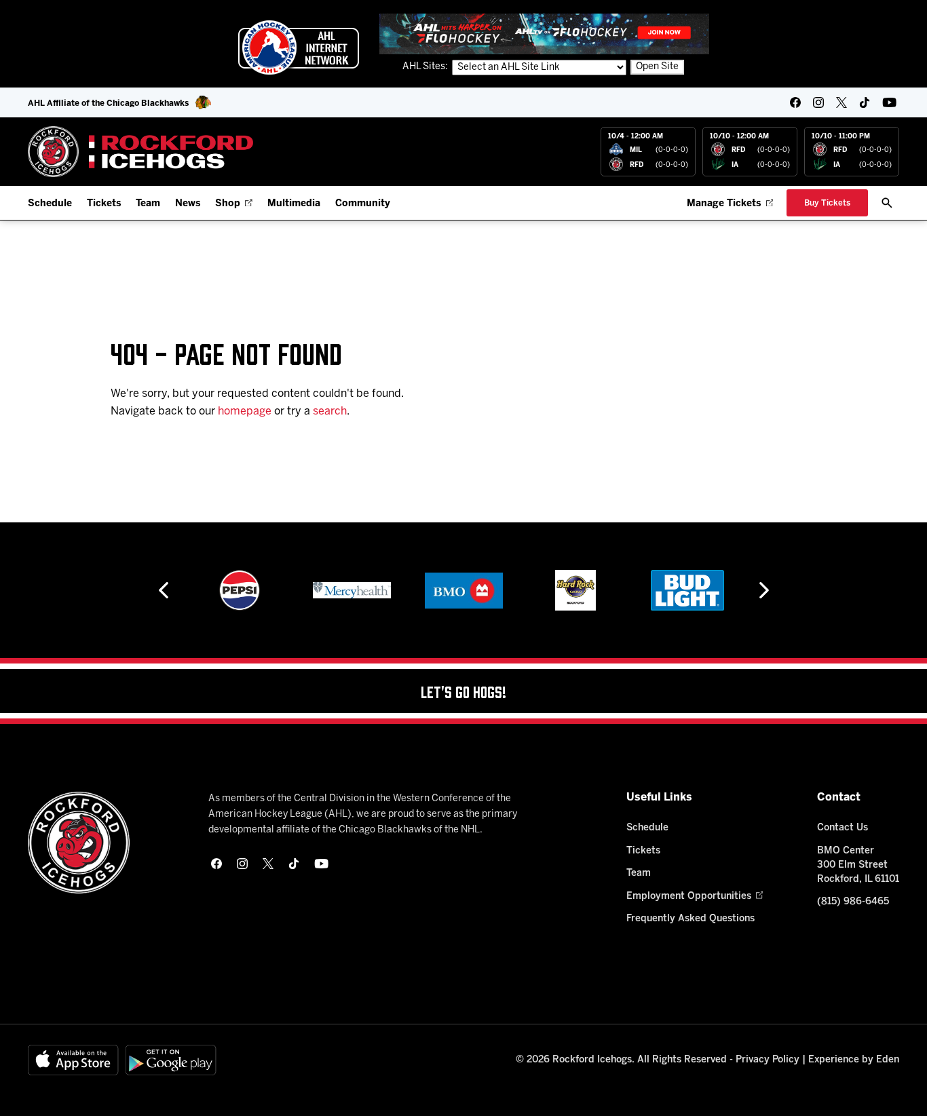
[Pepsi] (239, 590)
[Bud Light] (687, 590)
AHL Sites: (426, 66)
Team (148, 203)
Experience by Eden (853, 1060)
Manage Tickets (724, 203)
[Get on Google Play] (171, 1060)
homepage (244, 411)
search (330, 411)
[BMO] (464, 590)
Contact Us (842, 828)
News (187, 203)
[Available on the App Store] (73, 1060)
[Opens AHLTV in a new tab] (544, 33)
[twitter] (841, 102)
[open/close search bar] (887, 203)
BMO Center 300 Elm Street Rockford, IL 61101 (858, 865)
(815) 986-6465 (853, 902)
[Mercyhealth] (352, 590)
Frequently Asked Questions (690, 919)
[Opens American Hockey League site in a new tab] (298, 47)
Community (362, 203)
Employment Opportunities (688, 896)
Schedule (50, 203)
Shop (227, 203)
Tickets (104, 203)
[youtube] (889, 102)
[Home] (141, 151)
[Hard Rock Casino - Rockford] (575, 590)
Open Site (657, 66)
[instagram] (818, 102)
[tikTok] (864, 102)
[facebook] (795, 102)
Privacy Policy (767, 1060)
